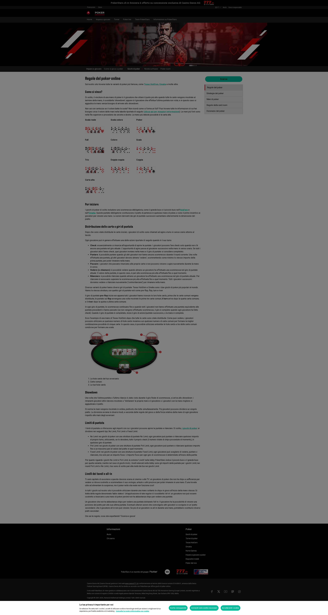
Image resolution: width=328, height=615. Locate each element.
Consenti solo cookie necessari (204, 608)
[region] (164, 608)
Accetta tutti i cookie (230, 608)
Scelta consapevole (178, 608)
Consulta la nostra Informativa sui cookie (132, 611)
